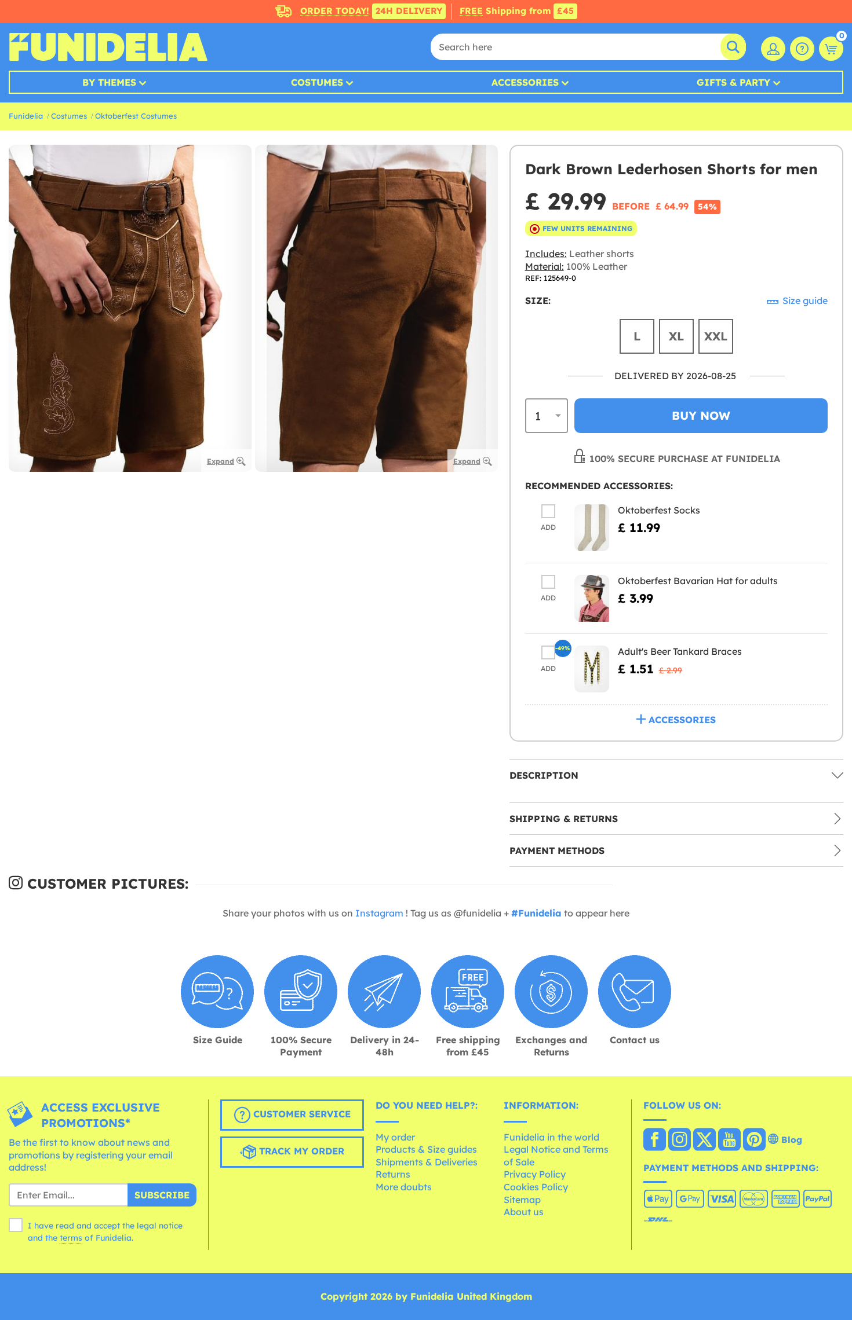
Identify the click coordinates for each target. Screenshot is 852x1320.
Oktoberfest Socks (659, 510)
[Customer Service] (802, 48)
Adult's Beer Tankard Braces (680, 651)
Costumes (317, 82)
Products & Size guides (426, 1149)
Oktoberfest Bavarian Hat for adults (698, 580)
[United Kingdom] (654, 1140)
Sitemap (522, 1199)
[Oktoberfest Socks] (591, 527)
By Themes (109, 82)
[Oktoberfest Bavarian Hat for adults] (591, 598)
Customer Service (300, 1114)
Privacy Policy (535, 1174)
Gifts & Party (733, 82)
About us (524, 1212)
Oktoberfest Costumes (136, 115)
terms (71, 1238)
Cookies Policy (536, 1187)
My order (395, 1137)
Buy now (701, 415)
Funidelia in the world (551, 1137)
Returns (393, 1174)
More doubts (404, 1187)
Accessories (525, 82)
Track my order (300, 1151)
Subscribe (162, 1195)
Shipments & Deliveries (427, 1162)
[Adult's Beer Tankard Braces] (591, 669)
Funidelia (26, 115)
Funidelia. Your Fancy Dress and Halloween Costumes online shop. (108, 47)
